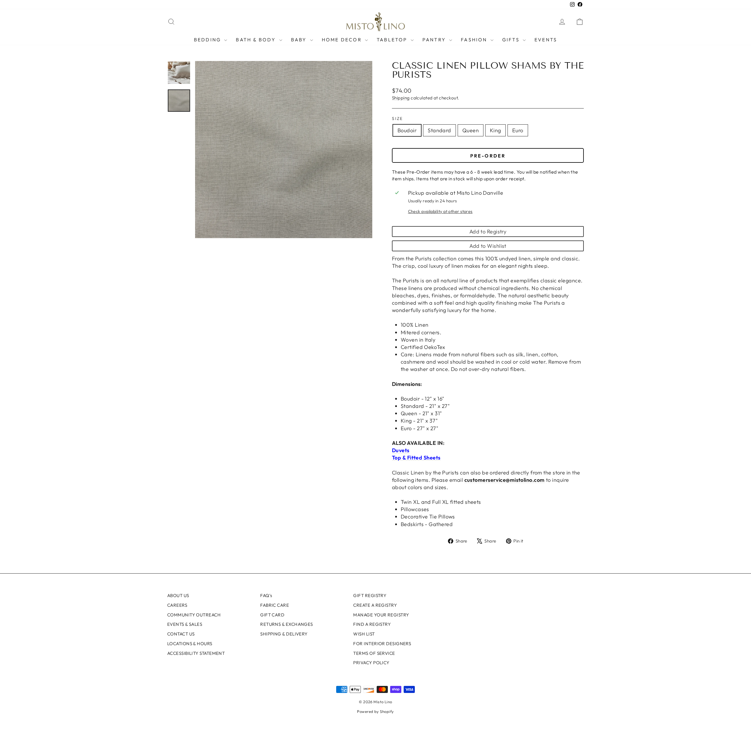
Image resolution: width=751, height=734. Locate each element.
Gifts (511, 40)
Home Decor (342, 40)
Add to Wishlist (487, 246)
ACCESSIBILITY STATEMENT (196, 653)
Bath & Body (257, 40)
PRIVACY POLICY (371, 662)
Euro (517, 130)
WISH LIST (364, 634)
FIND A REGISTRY (372, 624)
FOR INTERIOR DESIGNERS (382, 643)
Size (397, 118)
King (495, 130)
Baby (300, 40)
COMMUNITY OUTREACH (194, 615)
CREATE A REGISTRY (375, 605)
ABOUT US (178, 595)
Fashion (475, 40)
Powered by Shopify (375, 711)
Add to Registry (488, 231)
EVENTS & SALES (184, 624)
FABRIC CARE (274, 605)
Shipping (401, 98)
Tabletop (393, 40)
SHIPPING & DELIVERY (284, 634)
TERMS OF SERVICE (374, 653)
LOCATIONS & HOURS (189, 643)
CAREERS (177, 605)
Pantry (435, 40)
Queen (470, 130)
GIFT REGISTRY (369, 595)
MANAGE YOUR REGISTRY (381, 615)
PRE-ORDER (488, 156)
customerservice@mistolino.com (504, 480)
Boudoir (407, 130)
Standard (439, 130)
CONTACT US (181, 634)
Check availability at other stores (440, 211)
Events (546, 40)
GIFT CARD (272, 615)
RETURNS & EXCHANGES (286, 624)
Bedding (208, 40)
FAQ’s (266, 595)
